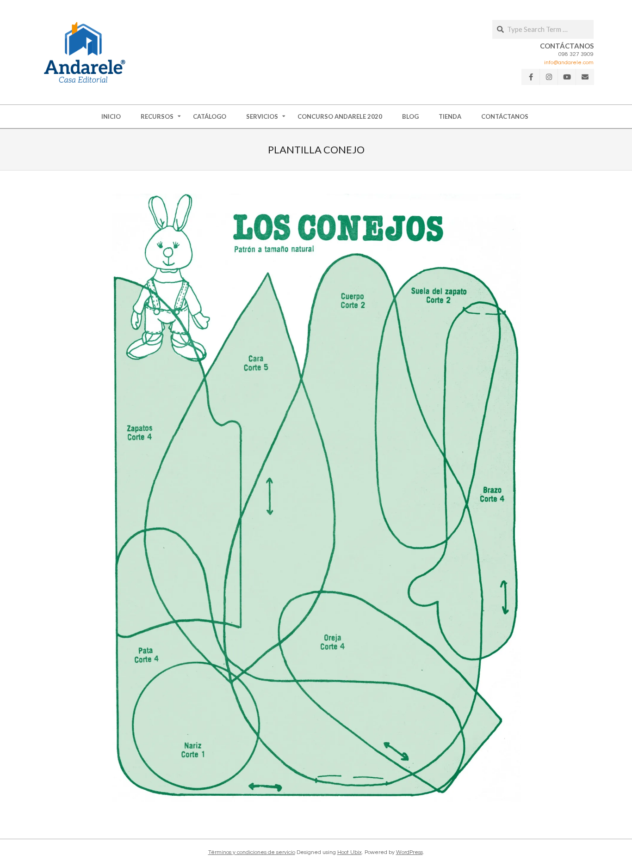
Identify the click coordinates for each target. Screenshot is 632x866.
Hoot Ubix (349, 852)
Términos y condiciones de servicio (251, 852)
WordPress (409, 852)
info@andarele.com (569, 63)
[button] (84, 52)
